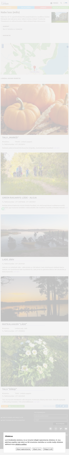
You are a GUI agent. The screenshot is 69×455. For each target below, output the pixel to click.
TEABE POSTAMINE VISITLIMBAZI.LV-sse (12, 417)
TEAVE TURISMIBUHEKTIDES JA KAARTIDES (13, 420)
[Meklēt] (61, 3)
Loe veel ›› (57, 148)
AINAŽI (8, 7)
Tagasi (5, 406)
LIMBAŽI (43, 7)
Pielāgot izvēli (48, 449)
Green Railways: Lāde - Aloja (19, 197)
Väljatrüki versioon (17, 406)
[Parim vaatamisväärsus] (2, 208)
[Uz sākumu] (5, 3)
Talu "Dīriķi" (9, 389)
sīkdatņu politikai (21, 444)
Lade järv (8, 259)
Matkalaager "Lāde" (14, 324)
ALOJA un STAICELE (60, 7)
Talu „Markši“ (10, 137)
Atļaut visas (37, 449)
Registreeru (60, 423)
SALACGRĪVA (26, 7)
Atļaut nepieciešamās (23, 449)
